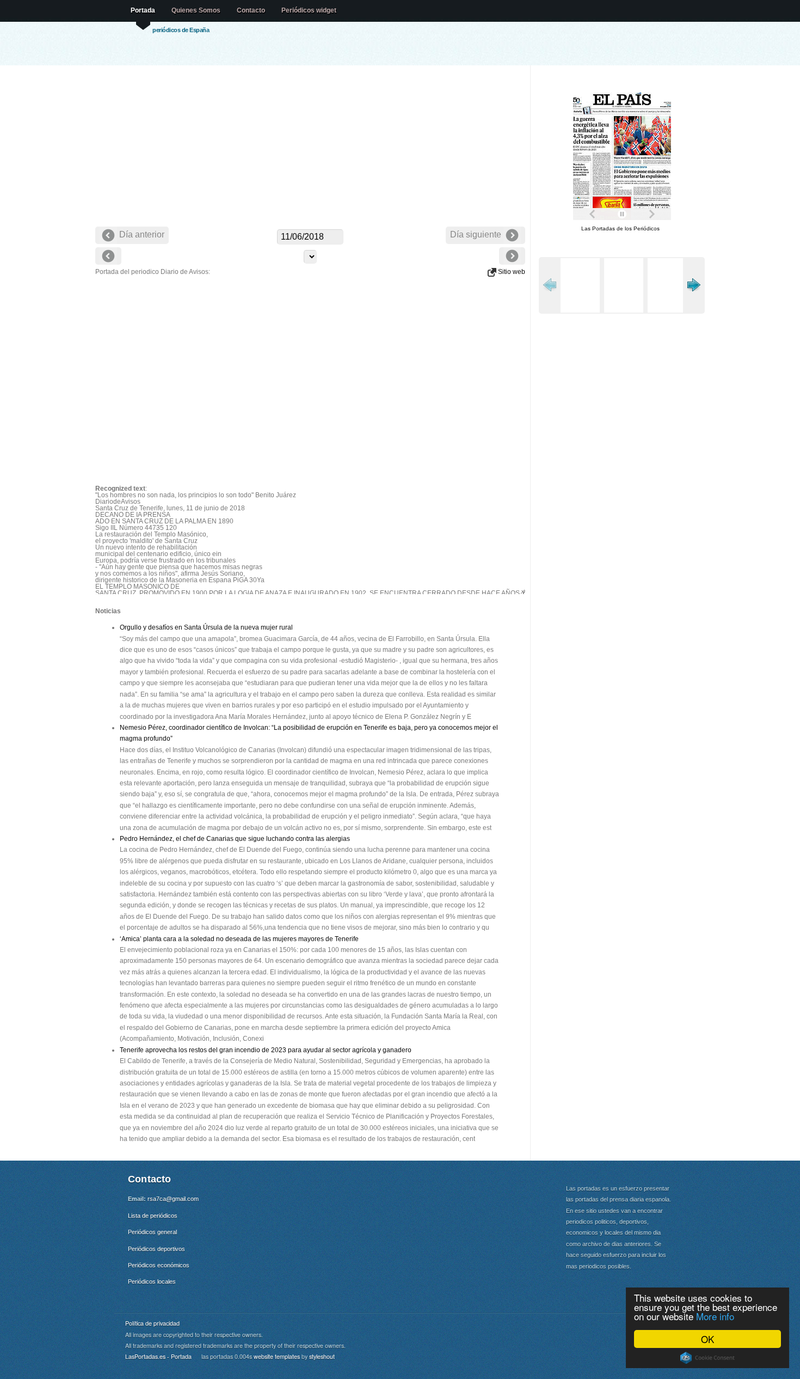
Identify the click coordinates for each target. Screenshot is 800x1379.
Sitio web (510, 272)
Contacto (251, 10)
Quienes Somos (195, 10)
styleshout (322, 1356)
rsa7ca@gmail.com (173, 1198)
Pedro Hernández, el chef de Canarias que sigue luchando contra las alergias (235, 839)
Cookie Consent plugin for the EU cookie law (707, 1358)
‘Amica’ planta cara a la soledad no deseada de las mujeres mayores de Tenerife (239, 939)
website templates (277, 1356)
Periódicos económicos (158, 1265)
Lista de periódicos (152, 1215)
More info (715, 1316)
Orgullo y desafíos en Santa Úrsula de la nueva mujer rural (206, 627)
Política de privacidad (152, 1323)
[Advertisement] (310, 147)
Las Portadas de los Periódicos (620, 228)
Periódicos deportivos (156, 1249)
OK (707, 1339)
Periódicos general (152, 1232)
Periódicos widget (308, 10)
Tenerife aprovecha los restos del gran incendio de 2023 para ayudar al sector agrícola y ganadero (265, 1050)
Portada (143, 10)
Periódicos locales (152, 1281)
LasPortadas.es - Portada (158, 1356)
